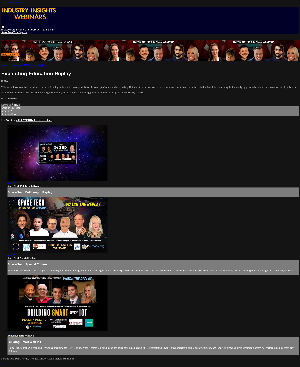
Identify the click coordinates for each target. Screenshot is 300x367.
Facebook (6, 105)
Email (17, 105)
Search (23, 29)
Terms (18, 358)
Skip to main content (11, 2)
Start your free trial (10, 54)
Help (12, 358)
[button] (3, 27)
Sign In (23, 32)
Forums (14, 29)
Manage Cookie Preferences (52, 358)
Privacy (26, 358)
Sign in (50, 29)
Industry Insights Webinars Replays (24, 65)
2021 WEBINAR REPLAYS (34, 120)
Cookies (34, 358)
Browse (5, 29)
